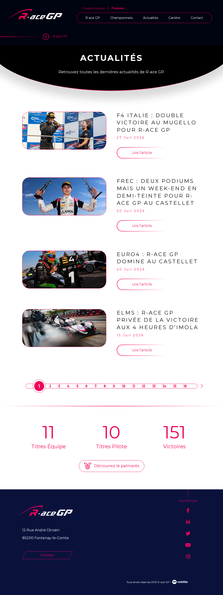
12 (143, 386)
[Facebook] (187, 510)
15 (174, 386)
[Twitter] (188, 533)
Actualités (150, 18)
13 (153, 386)
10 (123, 386)
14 (164, 386)
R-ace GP (92, 18)
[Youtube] (188, 545)
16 (185, 386)
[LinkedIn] (188, 522)
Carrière (174, 18)
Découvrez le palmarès (116, 465)
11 (133, 386)
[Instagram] (188, 556)
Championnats (121, 18)
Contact (197, 18)
